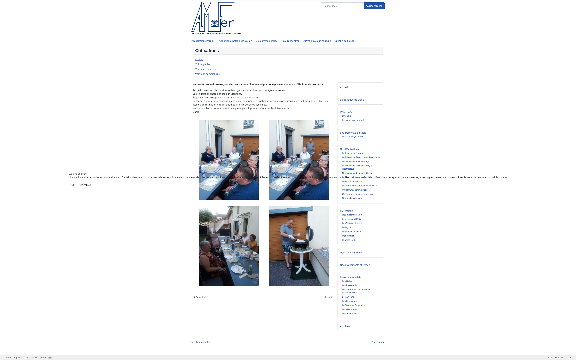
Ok (73, 184)
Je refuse (85, 184)
